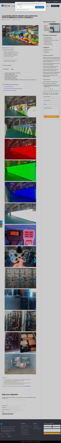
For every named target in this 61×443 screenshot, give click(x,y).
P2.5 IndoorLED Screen (8, 86)
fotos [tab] (12, 69)
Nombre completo (47, 96)
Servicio (48, 1)
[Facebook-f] (46, 89)
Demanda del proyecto (48, 107)
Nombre (4, 407)
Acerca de (43, 1)
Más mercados (46, 6)
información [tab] (6, 69)
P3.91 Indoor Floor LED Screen (10, 90)
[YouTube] (50, 89)
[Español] (3, 436)
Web (3, 411)
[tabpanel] (20, 76)
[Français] (6, 436)
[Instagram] (48, 89)
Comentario (4, 405)
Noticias (36, 1)
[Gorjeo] (52, 89)
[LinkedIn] (44, 89)
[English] (1, 436)
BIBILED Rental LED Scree (7, 47)
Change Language (39, 7)
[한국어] (10, 436)
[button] (1, 221)
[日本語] (8, 436)
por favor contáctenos (26, 386)
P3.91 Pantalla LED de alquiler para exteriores (13, 88)
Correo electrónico (6, 409)
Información (55, 1)
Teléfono (45, 104)
